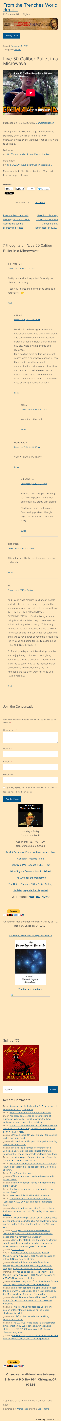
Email (6, 761)
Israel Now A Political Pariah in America (29, 1195)
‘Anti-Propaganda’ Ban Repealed (30, 890)
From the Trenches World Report (30, 7)
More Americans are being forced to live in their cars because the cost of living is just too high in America (29, 1211)
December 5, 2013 (19, 46)
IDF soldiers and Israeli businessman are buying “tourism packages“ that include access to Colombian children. (30, 1166)
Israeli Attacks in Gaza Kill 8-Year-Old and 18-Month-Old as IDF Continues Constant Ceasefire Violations (30, 1300)
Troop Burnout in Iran (20, 1173)
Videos (17, 49)
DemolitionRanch (45, 122)
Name (6, 748)
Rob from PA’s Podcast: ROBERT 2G (30, 864)
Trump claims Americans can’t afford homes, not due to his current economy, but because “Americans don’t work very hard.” (30, 1128)
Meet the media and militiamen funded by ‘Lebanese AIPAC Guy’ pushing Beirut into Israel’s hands (27, 1201)
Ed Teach (40, 202)
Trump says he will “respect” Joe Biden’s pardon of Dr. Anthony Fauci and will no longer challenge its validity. (27, 1310)
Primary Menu (12, 35)
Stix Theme (43, 1408)
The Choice (18, 1249)
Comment (10, 730)
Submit (53, 1089)
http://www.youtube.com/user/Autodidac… (29, 164)
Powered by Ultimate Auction (47, 1419)
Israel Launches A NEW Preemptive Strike (30, 1112)
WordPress (23, 1408)
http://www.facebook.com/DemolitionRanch (29, 154)
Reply (10, 303)
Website (8, 774)
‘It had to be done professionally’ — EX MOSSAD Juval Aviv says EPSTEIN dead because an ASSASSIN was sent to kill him (29, 1255)
